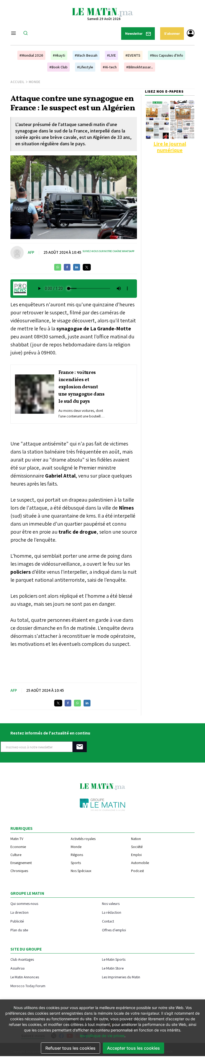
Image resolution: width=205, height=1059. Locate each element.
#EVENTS (132, 55)
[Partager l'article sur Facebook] (67, 267)
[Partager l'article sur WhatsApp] (57, 267)
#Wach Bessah (86, 55)
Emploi (136, 854)
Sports (76, 862)
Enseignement (21, 862)
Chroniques (19, 870)
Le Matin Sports (113, 959)
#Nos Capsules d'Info (166, 55)
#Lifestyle (85, 67)
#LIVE (111, 55)
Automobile (140, 862)
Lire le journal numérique (169, 147)
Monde (35, 82)
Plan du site (19, 930)
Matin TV (16, 838)
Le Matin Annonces (24, 977)
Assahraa (17, 968)
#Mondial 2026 (31, 55)
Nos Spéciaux (81, 870)
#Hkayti (59, 55)
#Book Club (58, 67)
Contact (108, 921)
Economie (18, 846)
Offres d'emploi (114, 930)
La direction (19, 912)
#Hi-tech (110, 67)
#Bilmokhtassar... (139, 67)
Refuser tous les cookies (70, 1048)
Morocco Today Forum (27, 985)
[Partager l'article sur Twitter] (87, 267)
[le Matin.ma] (102, 11)
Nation (136, 838)
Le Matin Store (113, 968)
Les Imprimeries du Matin (121, 977)
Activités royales (83, 838)
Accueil (17, 82)
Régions (77, 854)
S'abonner (172, 34)
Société (137, 846)
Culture (15, 854)
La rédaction (111, 912)
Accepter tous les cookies (133, 1048)
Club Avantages (22, 959)
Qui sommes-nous (24, 903)
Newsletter (134, 34)
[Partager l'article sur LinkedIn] (76, 267)
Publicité (17, 921)
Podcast (137, 870)
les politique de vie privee (102, 1035)
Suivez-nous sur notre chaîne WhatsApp (108, 251)
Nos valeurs (111, 903)
